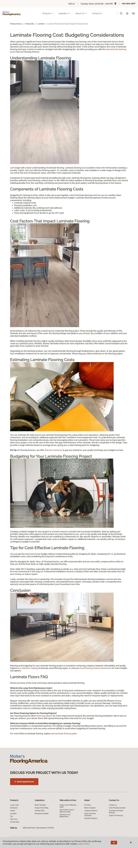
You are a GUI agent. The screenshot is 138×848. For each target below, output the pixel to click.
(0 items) (133, 13)
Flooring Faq (30, 24)
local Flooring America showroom (95, 668)
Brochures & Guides (41, 813)
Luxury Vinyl (14, 805)
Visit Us (71, 4)
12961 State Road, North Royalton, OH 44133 (38, 828)
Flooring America (16, 24)
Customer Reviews (90, 810)
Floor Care (13, 819)
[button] (121, 13)
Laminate (41, 24)
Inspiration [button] (63, 13)
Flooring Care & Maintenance (65, 815)
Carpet (12, 810)
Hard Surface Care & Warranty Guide (67, 811)
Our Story (87, 805)
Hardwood (13, 808)
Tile (11, 816)
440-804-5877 (128, 3)
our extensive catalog (28, 668)
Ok (114, 842)
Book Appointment (25, 781)
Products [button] (46, 13)
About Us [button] (80, 13)
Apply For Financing (116, 815)
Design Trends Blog (41, 808)
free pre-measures (53, 450)
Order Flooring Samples (117, 808)
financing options (44, 716)
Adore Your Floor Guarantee (90, 814)
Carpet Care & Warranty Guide (68, 806)
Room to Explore (90, 808)
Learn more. (84, 844)
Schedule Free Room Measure (116, 811)
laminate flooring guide (66, 733)
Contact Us (97, 13)
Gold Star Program (90, 818)
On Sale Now (14, 822)
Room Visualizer (40, 805)
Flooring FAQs (39, 810)
